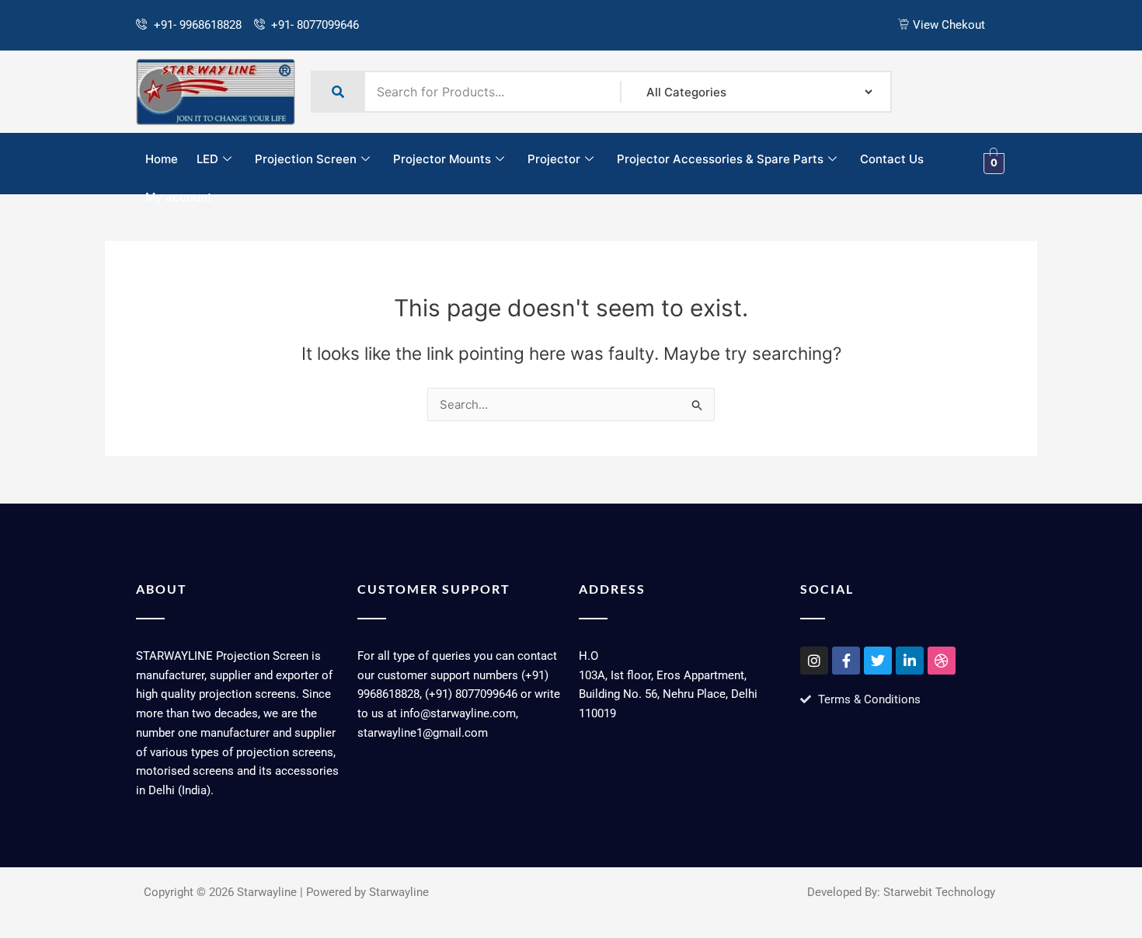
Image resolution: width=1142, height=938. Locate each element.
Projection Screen (306, 159)
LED (207, 159)
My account (178, 197)
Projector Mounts (442, 159)
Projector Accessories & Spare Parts (720, 159)
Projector (553, 159)
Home (161, 159)
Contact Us (892, 159)
